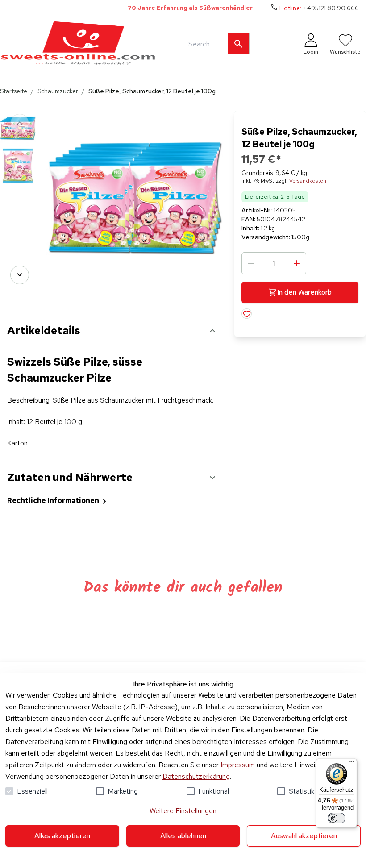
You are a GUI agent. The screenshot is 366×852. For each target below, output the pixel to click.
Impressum (237, 764)
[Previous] (20, 123)
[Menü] (351, 763)
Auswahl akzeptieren (304, 835)
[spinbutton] (273, 263)
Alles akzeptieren (62, 835)
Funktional (213, 791)
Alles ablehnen (183, 835)
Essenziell (32, 791)
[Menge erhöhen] (297, 263)
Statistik (301, 791)
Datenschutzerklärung (196, 776)
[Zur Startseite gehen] (78, 43)
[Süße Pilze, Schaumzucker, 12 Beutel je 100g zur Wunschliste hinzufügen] (246, 313)
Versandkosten (307, 180)
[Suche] (238, 43)
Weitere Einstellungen (183, 810)
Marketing (123, 791)
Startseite (13, 91)
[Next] (20, 275)
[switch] (336, 818)
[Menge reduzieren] (251, 263)
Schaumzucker (57, 91)
